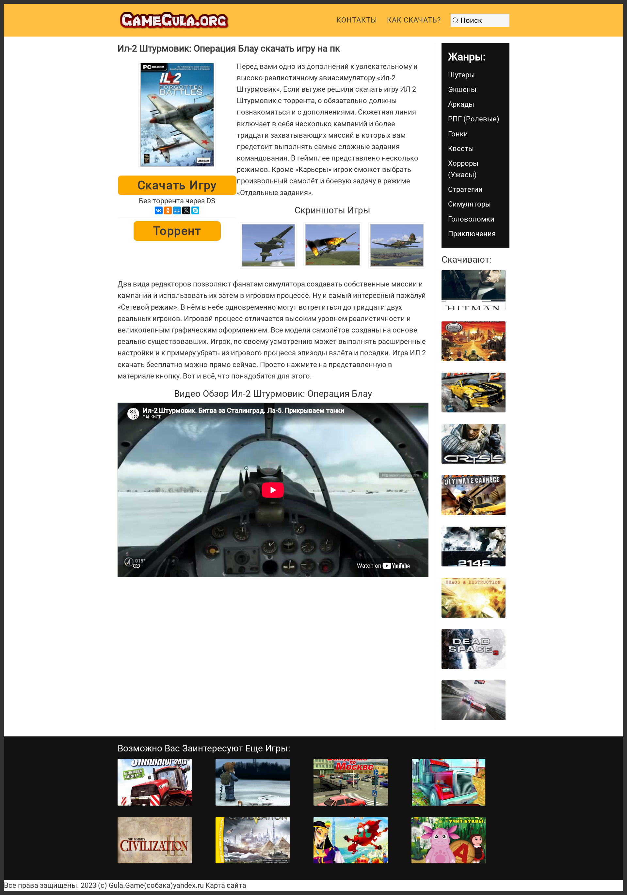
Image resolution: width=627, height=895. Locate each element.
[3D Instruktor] (351, 782)
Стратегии (465, 189)
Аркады (461, 104)
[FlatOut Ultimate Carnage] (474, 495)
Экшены (462, 89)
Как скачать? (414, 20)
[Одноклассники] (168, 210)
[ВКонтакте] (159, 210)
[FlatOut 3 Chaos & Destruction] (474, 598)
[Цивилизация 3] (155, 840)
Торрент (177, 231)
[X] (186, 210)
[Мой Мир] (177, 210)
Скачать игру (177, 185)
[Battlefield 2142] (474, 546)
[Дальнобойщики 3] (448, 782)
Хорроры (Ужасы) (463, 169)
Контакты (356, 20)
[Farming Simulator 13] (155, 782)
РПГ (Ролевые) (473, 119)
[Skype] (195, 210)
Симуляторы (469, 204)
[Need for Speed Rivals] (474, 700)
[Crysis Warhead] (474, 444)
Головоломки (471, 219)
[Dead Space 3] (474, 649)
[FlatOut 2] (474, 392)
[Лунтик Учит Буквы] (448, 840)
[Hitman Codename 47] (474, 290)
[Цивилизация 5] (253, 840)
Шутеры (461, 75)
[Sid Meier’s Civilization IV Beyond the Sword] (474, 341)
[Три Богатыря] (351, 840)
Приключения (472, 234)
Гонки (458, 134)
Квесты (461, 149)
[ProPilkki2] (253, 782)
